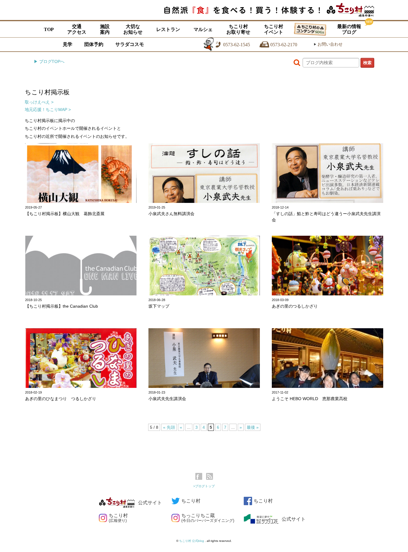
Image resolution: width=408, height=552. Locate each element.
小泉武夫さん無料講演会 (171, 213)
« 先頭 (169, 427)
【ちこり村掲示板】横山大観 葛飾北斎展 (65, 213)
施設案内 (105, 29)
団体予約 (93, 44)
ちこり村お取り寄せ (238, 29)
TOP (49, 29)
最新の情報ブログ (349, 29)
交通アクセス (76, 29)
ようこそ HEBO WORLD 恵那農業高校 (309, 398)
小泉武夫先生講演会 (167, 398)
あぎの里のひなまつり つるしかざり (60, 398)
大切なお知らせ (132, 29)
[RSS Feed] (209, 476)
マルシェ (203, 29)
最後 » (253, 427)
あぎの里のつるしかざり (295, 306)
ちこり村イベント (273, 29)
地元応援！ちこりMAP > (48, 109)
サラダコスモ (129, 44)
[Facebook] (200, 476)
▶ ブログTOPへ (49, 61)
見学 (67, 44)
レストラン (168, 29)
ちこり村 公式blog (192, 540)
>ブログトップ (204, 486)
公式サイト (150, 502)
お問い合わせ (328, 44)
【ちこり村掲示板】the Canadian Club (61, 306)
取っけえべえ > (39, 102)
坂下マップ (158, 306)
